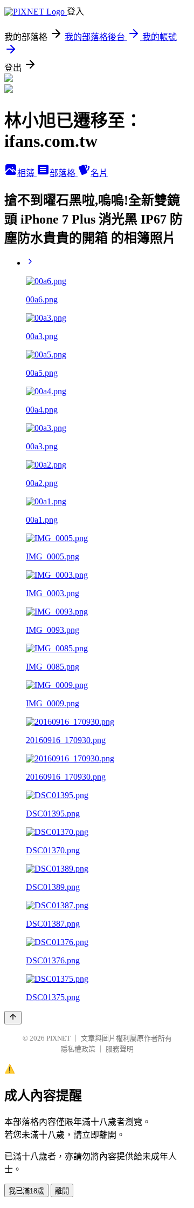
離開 (62, 1191)
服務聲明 (120, 1049)
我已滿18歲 (26, 1191)
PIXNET (58, 1038)
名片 (99, 173)
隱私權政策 (77, 1049)
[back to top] (13, 1017)
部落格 (64, 173)
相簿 (27, 173)
